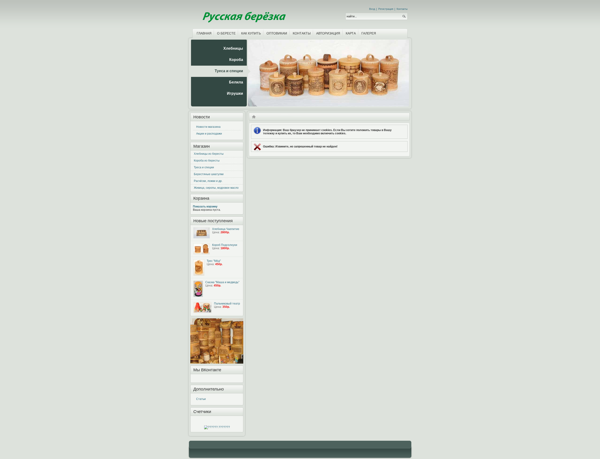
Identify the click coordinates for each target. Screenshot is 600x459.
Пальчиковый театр (227, 303)
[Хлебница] (201, 232)
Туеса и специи (204, 167)
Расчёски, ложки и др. (208, 181)
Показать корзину (205, 206)
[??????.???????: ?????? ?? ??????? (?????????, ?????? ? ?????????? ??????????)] (217, 427)
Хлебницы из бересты (209, 153)
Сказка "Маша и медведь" (222, 282)
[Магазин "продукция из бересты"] (243, 13)
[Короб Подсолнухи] (201, 248)
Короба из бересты (207, 160)
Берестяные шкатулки (209, 174)
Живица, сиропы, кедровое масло (216, 187)
